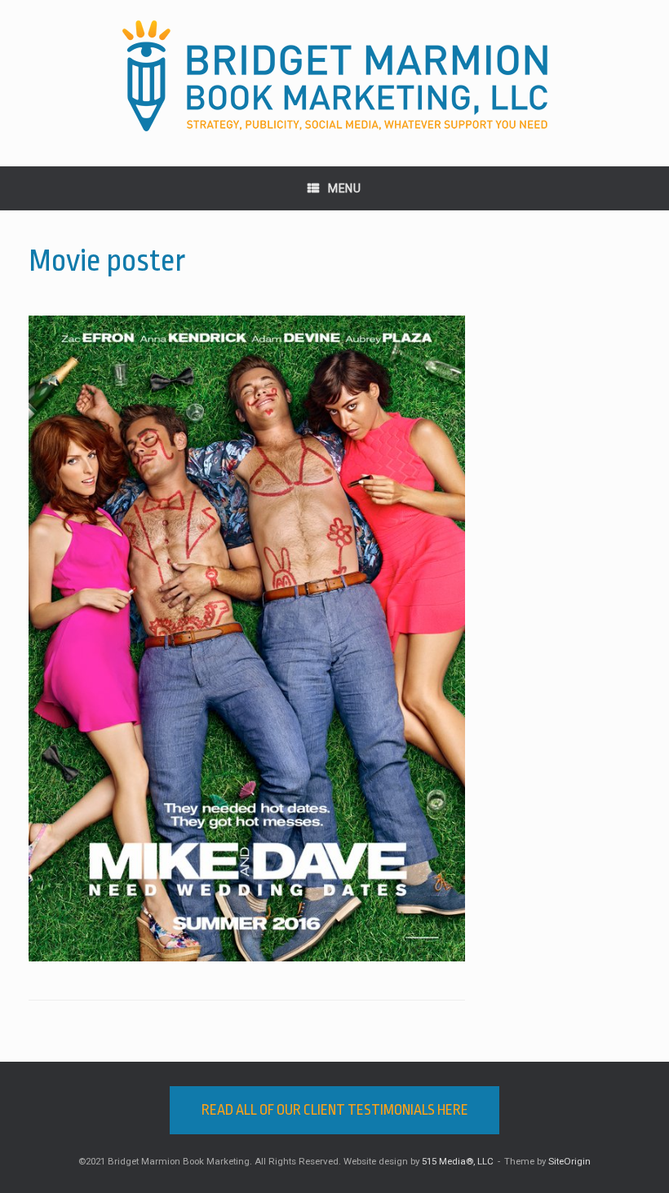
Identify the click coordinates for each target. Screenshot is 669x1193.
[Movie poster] (247, 957)
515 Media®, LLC (458, 1161)
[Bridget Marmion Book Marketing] (334, 76)
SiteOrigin (569, 1161)
